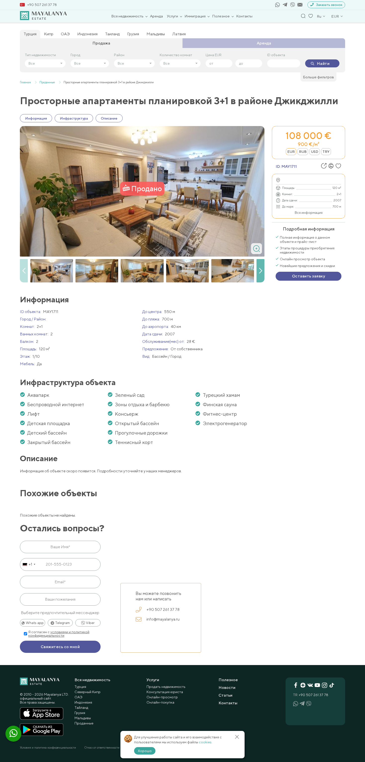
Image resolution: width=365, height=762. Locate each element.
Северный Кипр (87, 692)
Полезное (221, 16)
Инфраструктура (74, 118)
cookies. (205, 742)
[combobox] (28, 564)
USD (314, 152)
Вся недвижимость (127, 16)
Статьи (225, 695)
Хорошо (145, 751)
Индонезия (87, 34)
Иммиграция (195, 16)
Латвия (179, 34)
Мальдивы (155, 34)
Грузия (133, 34)
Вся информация (309, 213)
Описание (109, 118)
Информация (36, 118)
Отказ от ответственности (101, 747)
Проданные (83, 723)
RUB (303, 152)
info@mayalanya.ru (163, 619)
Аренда (156, 16)
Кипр (48, 34)
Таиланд (112, 34)
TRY (326, 152)
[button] (260, 270)
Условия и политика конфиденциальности (48, 747)
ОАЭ (65, 34)
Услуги (172, 16)
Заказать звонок (329, 5)
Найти (323, 63)
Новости (227, 687)
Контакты (244, 16)
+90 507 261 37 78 (42, 5)
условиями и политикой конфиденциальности (58, 633)
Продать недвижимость (165, 687)
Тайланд (81, 708)
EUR (291, 152)
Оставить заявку (308, 276)
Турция (30, 34)
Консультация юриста (164, 692)
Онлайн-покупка (160, 702)
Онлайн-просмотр (162, 697)
